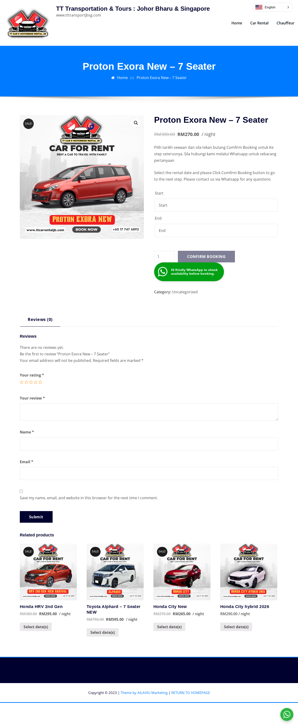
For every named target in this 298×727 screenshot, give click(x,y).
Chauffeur (286, 23)
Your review (32, 398)
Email (26, 461)
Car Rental (259, 23)
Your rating (32, 375)
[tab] (40, 321)
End (158, 218)
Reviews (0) (40, 319)
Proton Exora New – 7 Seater (162, 77)
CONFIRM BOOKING (206, 256)
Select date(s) (36, 626)
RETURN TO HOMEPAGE (190, 692)
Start (159, 193)
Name (27, 432)
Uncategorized (185, 291)
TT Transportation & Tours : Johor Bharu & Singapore (133, 8)
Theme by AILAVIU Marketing (144, 692)
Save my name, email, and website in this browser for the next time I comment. (89, 497)
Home (236, 23)
